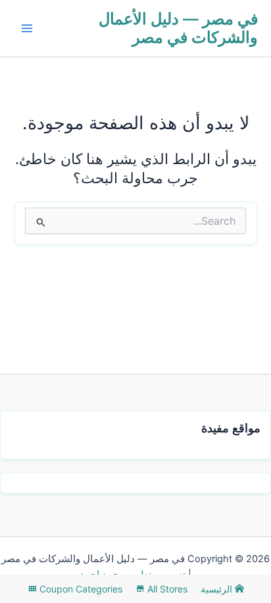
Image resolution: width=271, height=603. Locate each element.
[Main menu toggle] (27, 28)
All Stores (166, 588)
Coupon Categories (79, 588)
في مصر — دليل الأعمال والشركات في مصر (178, 28)
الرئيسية (218, 588)
